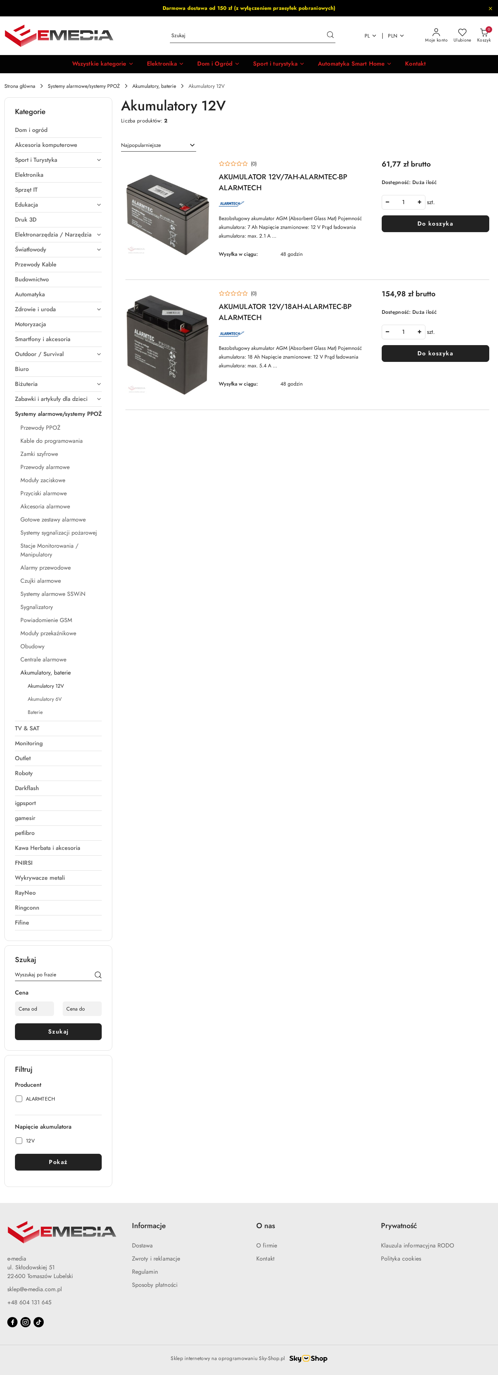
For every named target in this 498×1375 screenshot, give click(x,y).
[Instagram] (25, 1322)
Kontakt (265, 1258)
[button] (103, 64)
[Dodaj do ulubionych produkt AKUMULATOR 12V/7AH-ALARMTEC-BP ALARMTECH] (201, 167)
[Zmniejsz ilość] (387, 202)
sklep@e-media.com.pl (34, 1289)
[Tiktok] (39, 1322)
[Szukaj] (98, 975)
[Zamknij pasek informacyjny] (490, 8)
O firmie (266, 1245)
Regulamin (145, 1271)
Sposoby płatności (155, 1285)
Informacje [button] (149, 1225)
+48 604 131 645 (29, 1302)
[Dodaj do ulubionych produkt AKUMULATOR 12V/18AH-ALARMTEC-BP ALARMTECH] (201, 297)
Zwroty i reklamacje (156, 1258)
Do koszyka (435, 223)
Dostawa (142, 1245)
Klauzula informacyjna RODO (418, 1245)
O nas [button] (265, 1225)
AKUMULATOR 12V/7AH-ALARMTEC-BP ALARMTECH (283, 182)
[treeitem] (58, 130)
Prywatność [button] (399, 1225)
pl (367, 35)
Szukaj (58, 1031)
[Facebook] (12, 1322)
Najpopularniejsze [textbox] (141, 145)
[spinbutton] (403, 202)
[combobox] (158, 145)
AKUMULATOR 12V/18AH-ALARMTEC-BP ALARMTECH (285, 312)
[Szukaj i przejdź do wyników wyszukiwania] (330, 35)
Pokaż (58, 1162)
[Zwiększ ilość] (419, 202)
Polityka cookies (401, 1258)
